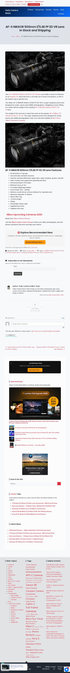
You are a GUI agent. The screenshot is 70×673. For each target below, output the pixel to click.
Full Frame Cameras (10, 252)
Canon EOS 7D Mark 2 (38, 580)
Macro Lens (34, 614)
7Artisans (14, 606)
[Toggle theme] (42, 4)
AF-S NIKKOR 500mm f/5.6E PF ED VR (53, 250)
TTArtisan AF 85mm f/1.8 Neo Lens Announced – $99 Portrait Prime (34, 503)
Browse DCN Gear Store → (35, 242)
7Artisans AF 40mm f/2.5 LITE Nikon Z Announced (28, 509)
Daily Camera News (11, 11)
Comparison (31, 594)
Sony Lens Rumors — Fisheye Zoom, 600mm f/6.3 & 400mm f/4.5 (33, 506)
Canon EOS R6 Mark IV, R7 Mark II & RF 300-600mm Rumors (32, 511)
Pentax (10, 591)
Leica (9, 577)
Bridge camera (29, 578)
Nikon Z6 (37, 626)
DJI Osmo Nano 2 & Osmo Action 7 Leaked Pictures (26, 539)
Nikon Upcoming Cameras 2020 (24, 214)
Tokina (13, 616)
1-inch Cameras (31, 565)
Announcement (33, 571)
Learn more (34, 247)
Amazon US (13, 97)
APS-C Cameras (34, 575)
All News (30, 10)
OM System (12, 585)
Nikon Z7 (42, 626)
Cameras (11, 565)
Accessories (30, 567)
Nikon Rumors (29, 1)
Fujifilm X (30, 604)
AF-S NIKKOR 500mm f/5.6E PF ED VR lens (24, 94)
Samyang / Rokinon (17, 610)
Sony (13, 4)
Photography (12, 593)
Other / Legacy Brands (15, 587)
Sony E (35, 638)
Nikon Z (19, 252)
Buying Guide (39, 10)
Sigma (13, 612)
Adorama (14, 120)
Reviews (48, 10)
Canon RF (31, 584)
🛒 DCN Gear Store (33, 4)
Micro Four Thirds (14, 581)
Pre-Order (28, 632)
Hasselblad (11, 575)
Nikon (18, 4)
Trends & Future (16, 597)
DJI (9, 569)
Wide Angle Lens (32, 657)
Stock (41, 252)
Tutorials (13, 599)
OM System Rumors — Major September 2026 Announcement (30, 530)
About (39, 667)
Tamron (13, 614)
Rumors (56, 10)
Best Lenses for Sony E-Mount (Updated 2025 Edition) (54, 606)
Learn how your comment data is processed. (45, 331)
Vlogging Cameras (30, 655)
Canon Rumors (9, 1)
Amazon (22, 120)
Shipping (24, 252)
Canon (8, 4)
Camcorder (29, 580)
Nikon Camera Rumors (22, 218)
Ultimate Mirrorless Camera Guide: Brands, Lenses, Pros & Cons (55, 567)
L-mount (28, 614)
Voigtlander (14, 622)
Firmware (61, 14)
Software (28, 639)
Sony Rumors (19, 1)
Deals (62, 10)
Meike (13, 608)
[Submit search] (59, 483)
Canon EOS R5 (37, 582)
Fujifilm (24, 4)
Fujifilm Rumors (39, 1)
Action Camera (30, 569)
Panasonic (11, 589)
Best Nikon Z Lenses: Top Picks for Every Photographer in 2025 (54, 598)
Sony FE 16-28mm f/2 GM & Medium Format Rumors (29, 514)
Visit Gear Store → (35, 370)
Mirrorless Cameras (31, 621)
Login (62, 318)
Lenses (29, 250)
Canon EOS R (29, 582)
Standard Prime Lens (33, 252)
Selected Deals (16, 382)
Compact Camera (35, 591)
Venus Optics (15, 618)
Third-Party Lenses (14, 604)
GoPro (10, 573)
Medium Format (30, 616)
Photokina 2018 (35, 629)
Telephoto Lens (48, 252)
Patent (28, 629)
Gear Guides (15, 595)
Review (35, 631)
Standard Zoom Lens (35, 650)
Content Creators (30, 596)
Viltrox (13, 620)
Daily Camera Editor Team (56, 295)
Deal (36, 596)
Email (15, 266)
